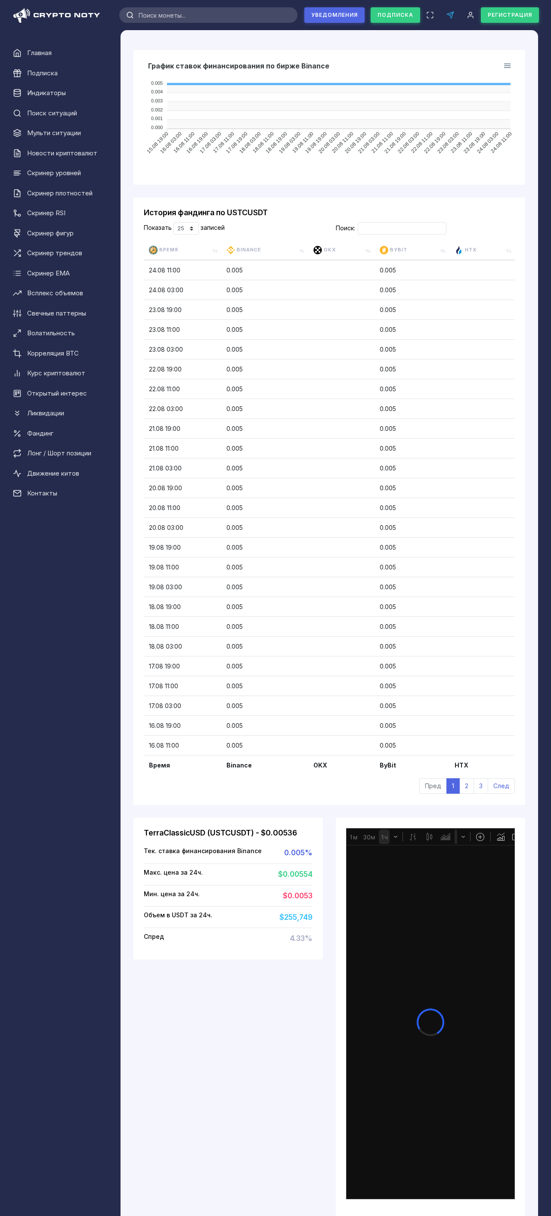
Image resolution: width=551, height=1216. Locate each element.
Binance (248, 250)
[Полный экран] (430, 15)
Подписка (395, 15)
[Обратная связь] (450, 15)
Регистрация (510, 15)
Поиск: (345, 228)
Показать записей (184, 228)
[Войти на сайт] (470, 15)
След (501, 785)
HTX (470, 250)
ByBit (397, 250)
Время (168, 250)
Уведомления (334, 15)
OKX (329, 250)
